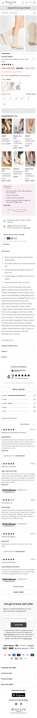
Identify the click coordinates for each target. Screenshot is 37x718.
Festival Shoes (13, 13)
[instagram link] (16, 704)
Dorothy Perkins (7, 56)
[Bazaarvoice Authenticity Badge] (18, 371)
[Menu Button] (3, 3)
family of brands (9, 634)
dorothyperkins (20, 456)
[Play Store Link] (18, 695)
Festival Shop (5, 13)
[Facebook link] (21, 704)
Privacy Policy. (28, 638)
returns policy (27, 227)
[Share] (34, 13)
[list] (18, 34)
